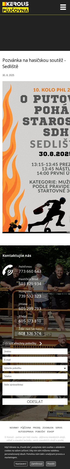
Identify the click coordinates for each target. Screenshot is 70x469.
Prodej (36, 427)
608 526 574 (30, 333)
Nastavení (20, 463)
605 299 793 (30, 308)
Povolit (51, 463)
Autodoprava (25, 431)
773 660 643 (30, 271)
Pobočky (40, 431)
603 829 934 (30, 283)
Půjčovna (26, 427)
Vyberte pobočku (12, 368)
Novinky (14, 427)
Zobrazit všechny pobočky (19, 343)
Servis (59, 427)
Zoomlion (47, 427)
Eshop (50, 431)
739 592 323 (30, 296)
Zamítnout (36, 463)
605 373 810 (30, 321)
